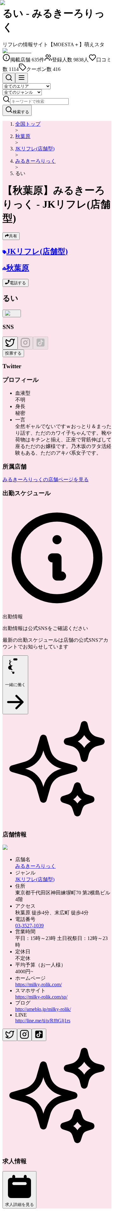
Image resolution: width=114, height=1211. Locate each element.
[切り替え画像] (12, 313)
